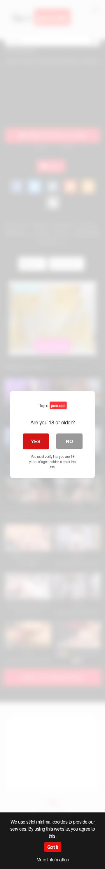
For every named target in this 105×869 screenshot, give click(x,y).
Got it (52, 847)
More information (52, 859)
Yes (36, 441)
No (69, 441)
